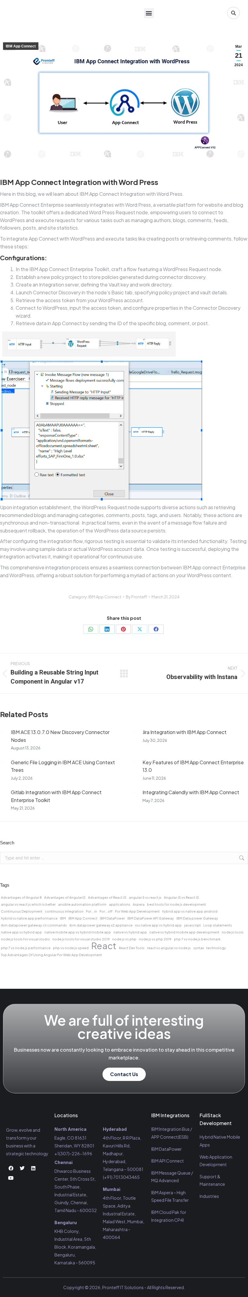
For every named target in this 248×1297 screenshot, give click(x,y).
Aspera (139, 904)
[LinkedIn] (107, 629)
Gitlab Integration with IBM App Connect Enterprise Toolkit (56, 796)
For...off (106, 911)
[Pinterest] (123, 629)
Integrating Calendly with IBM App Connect (190, 792)
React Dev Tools (132, 948)
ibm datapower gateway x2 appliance (100, 925)
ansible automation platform (82, 904)
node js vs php (124, 939)
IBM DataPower (112, 918)
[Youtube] (11, 1178)
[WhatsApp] (90, 629)
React (103, 946)
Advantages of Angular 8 (21, 897)
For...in (91, 911)
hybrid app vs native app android (189, 911)
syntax (198, 948)
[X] (139, 629)
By (136, 596)
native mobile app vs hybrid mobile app (77, 932)
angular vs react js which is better (28, 904)
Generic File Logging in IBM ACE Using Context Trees (63, 766)
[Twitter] (22, 1168)
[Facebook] (156, 629)
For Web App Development (137, 911)
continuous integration (64, 911)
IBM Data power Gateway (197, 918)
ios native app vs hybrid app (158, 925)
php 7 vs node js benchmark (197, 939)
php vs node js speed (71, 948)
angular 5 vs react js (145, 897)
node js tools (232, 932)
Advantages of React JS (107, 897)
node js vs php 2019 (155, 939)
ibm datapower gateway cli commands (34, 925)
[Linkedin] (33, 1168)
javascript (192, 925)
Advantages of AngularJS (65, 897)
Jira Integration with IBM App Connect (184, 732)
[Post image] (2, 732)
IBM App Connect (21, 46)
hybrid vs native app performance (29, 918)
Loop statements (217, 925)
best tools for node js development (176, 904)
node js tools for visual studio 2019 (81, 939)
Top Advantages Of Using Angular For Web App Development (51, 955)
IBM (63, 918)
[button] (149, 13)
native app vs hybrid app (21, 932)
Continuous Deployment (21, 911)
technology (216, 948)
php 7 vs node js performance (26, 948)
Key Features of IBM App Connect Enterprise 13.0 (193, 766)
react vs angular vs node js (169, 948)
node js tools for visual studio (25, 939)
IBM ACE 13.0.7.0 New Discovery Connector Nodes (60, 736)
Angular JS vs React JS (181, 897)
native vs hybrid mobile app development (184, 932)
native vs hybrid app (130, 932)
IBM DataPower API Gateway (150, 918)
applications (119, 904)
